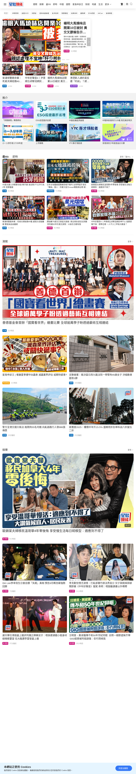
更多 (129, 241)
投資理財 (29, 86)
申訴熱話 (6, 383)
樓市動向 (74, 86)
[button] (89, 42)
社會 (4, 191)
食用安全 (51, 86)
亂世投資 (55, 13)
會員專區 (109, 13)
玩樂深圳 (74, 13)
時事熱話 (50, 191)
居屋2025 (25, 13)
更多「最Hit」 (125, 157)
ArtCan (100, 13)
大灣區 (5, 86)
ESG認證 (91, 13)
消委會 (34, 13)
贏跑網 (82, 13)
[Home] (16, 4)
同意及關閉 (123, 768)
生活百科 (67, 51)
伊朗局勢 (15, 13)
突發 (4, 228)
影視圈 (94, 191)
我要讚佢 (64, 13)
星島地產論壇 (44, 13)
